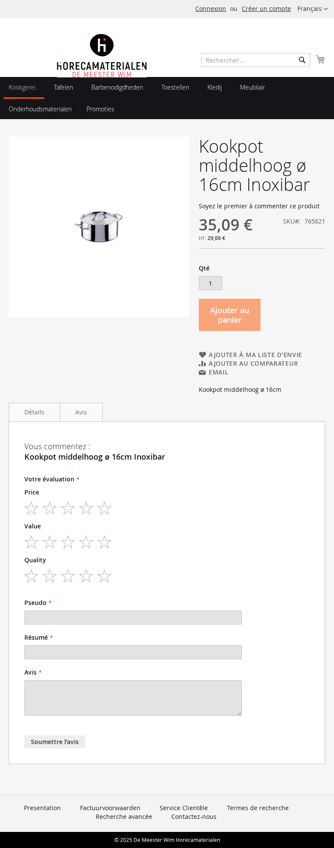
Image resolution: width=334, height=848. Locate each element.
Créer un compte (266, 8)
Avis (81, 412)
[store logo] (102, 75)
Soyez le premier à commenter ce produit (259, 206)
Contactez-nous (194, 816)
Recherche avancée (124, 816)
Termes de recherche (258, 808)
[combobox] (255, 60)
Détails (34, 412)
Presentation (42, 808)
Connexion (210, 8)
